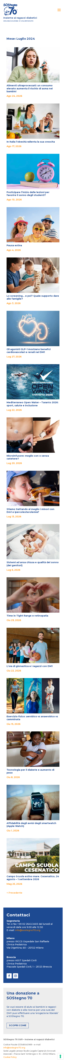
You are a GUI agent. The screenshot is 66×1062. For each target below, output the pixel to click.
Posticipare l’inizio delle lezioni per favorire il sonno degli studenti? (28, 194)
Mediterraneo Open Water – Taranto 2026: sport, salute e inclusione (32, 404)
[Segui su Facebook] (9, 975)
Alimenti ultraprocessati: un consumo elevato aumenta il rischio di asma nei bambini (30, 88)
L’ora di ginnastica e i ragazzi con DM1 (30, 666)
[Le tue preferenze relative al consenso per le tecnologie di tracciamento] (60, 1056)
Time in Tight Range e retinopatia (27, 615)
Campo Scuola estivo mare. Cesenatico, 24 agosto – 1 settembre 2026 (33, 878)
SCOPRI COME (17, 1025)
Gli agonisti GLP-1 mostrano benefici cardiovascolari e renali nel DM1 (29, 351)
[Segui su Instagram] (15, 975)
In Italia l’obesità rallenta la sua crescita (31, 141)
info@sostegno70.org (27, 930)
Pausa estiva (14, 245)
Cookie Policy (10, 1057)
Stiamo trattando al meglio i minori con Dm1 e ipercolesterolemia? (30, 510)
